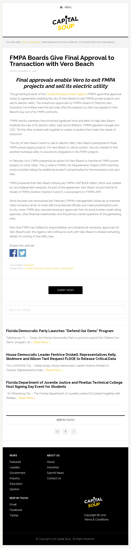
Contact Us (54, 478)
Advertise (53, 467)
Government (17, 472)
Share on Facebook (13, 253)
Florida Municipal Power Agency (66, 94)
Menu (68, 7)
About (51, 462)
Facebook (16, 510)
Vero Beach (68, 268)
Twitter (14, 515)
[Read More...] (41, 342)
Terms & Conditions (96, 519)
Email (13, 504)
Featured (29, 265)
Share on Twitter (22, 253)
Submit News (65, 290)
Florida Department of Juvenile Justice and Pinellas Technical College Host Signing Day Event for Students (64, 384)
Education (16, 483)
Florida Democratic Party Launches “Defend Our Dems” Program (59, 331)
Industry (15, 478)
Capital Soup (65, 23)
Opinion (14, 489)
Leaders (15, 467)
